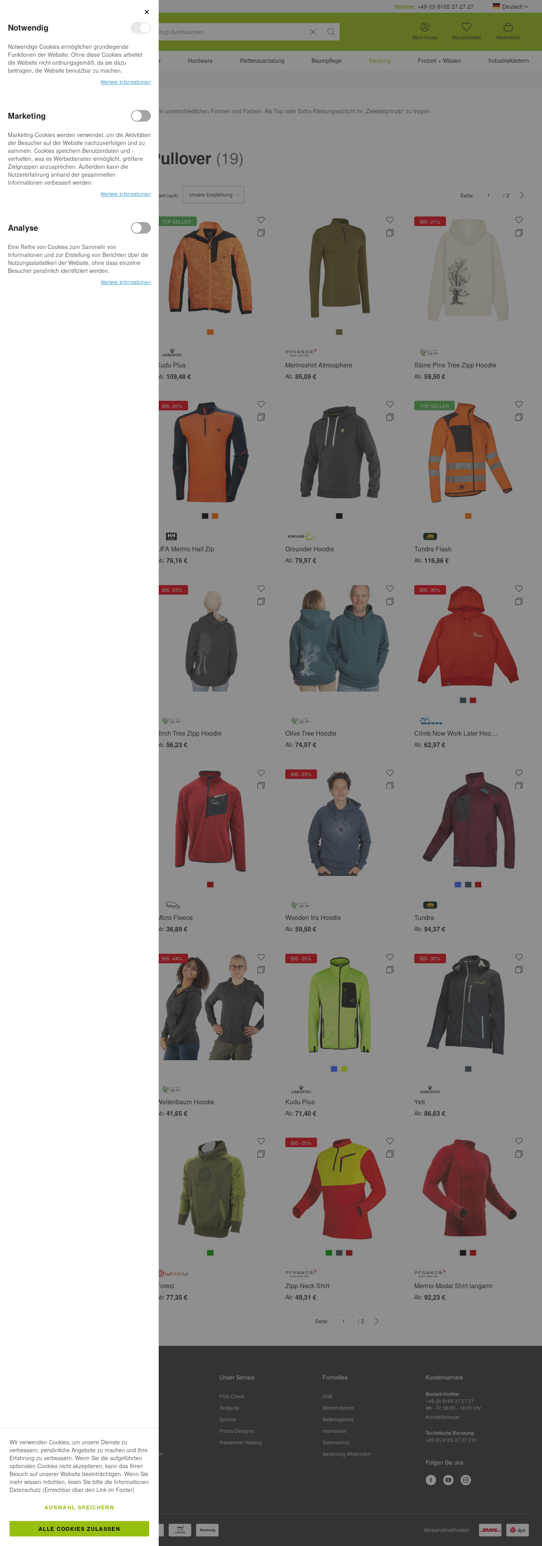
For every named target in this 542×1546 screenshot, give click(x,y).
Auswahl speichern (79, 1507)
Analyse (141, 228)
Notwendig (141, 27)
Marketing (141, 116)
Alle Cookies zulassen (79, 1528)
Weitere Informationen (126, 81)
